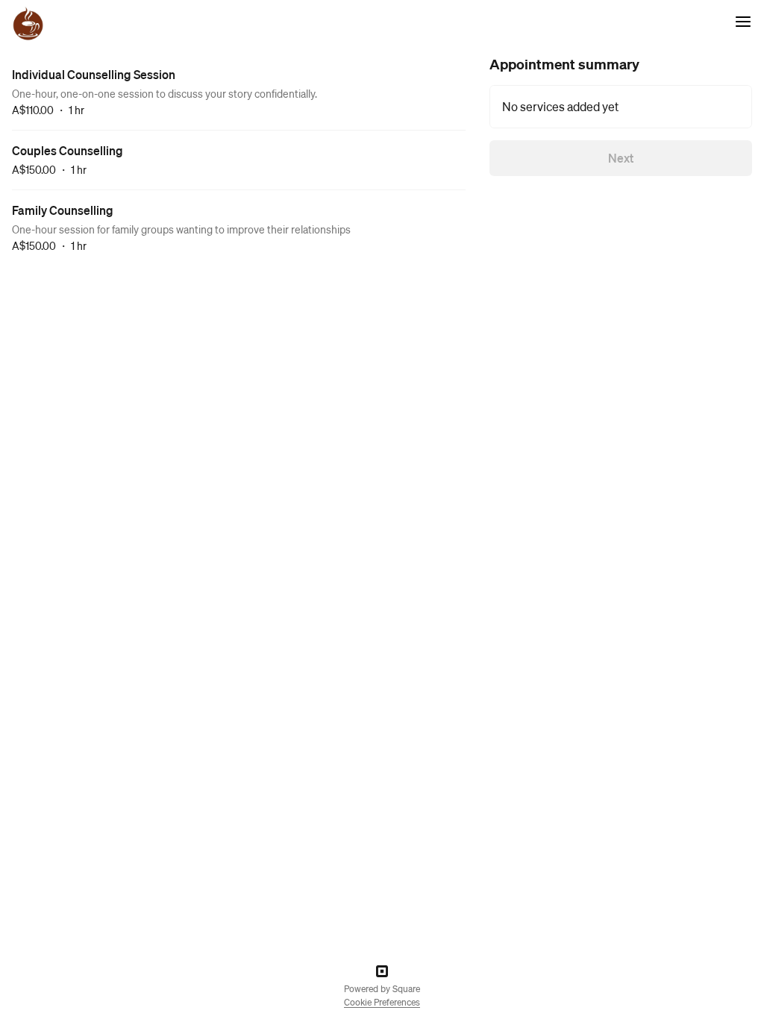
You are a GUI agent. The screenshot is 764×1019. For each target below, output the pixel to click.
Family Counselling (62, 210)
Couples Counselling (67, 150)
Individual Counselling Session (93, 74)
